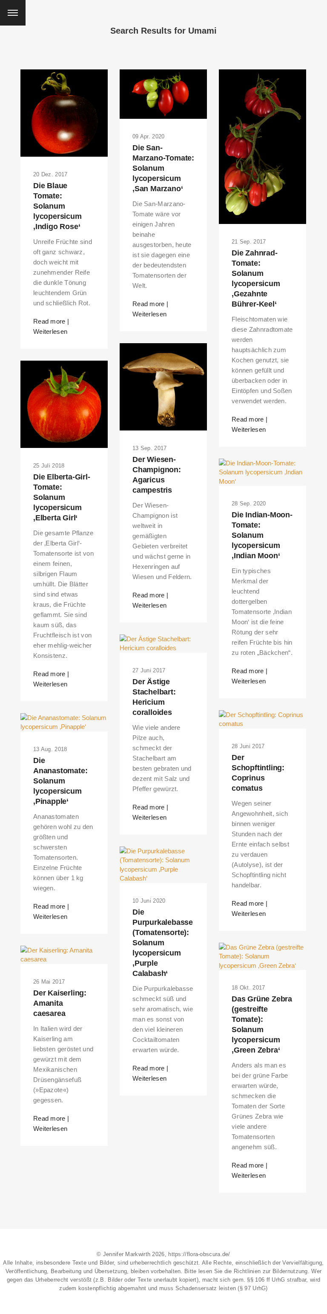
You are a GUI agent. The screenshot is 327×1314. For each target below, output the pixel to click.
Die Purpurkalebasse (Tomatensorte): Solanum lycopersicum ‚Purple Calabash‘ (162, 943)
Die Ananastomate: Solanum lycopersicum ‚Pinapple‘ (60, 781)
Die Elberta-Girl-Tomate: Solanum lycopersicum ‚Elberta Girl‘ (61, 497)
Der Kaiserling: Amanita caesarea (59, 1003)
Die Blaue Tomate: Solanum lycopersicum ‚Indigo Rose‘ (57, 206)
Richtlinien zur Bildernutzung (271, 1271)
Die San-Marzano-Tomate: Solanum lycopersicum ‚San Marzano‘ (163, 168)
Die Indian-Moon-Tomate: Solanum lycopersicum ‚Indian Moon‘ (262, 535)
